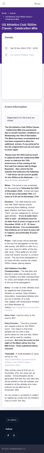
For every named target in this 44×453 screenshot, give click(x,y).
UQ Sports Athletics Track (22, 55)
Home (4, 13)
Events (13, 13)
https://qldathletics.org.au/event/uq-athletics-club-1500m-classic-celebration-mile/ (20, 362)
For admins (12, 420)
